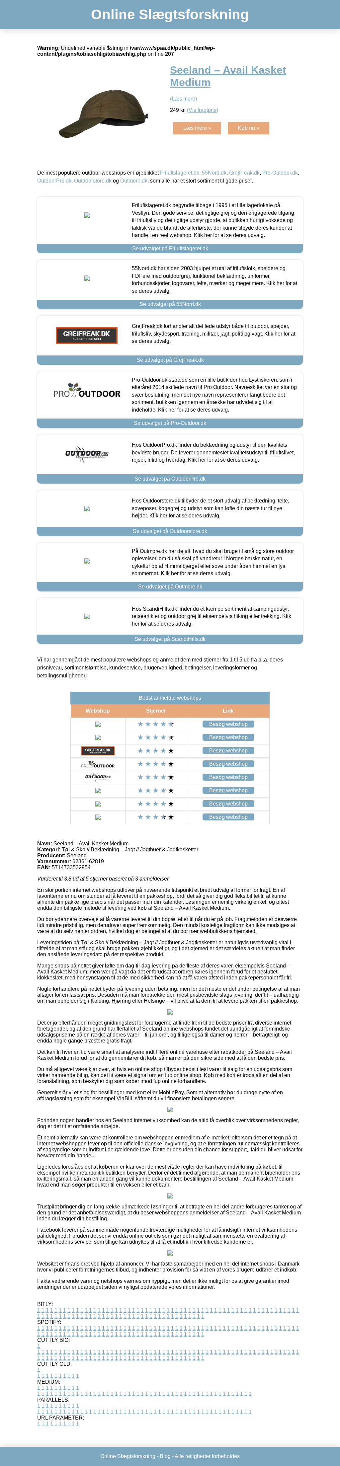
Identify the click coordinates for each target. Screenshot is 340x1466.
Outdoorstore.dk (93, 181)
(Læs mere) (183, 99)
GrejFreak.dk (244, 173)
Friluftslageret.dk (179, 173)
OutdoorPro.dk (54, 181)
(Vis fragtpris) (202, 110)
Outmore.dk (133, 181)
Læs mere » (197, 128)
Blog (165, 1456)
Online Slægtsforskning (170, 14)
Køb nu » (248, 128)
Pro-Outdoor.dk (280, 173)
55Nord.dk (214, 173)
